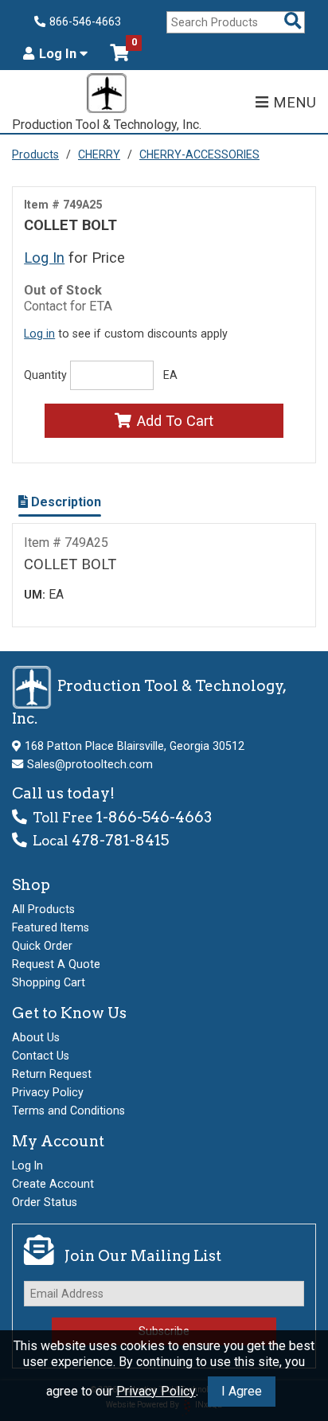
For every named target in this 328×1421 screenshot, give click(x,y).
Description (64, 501)
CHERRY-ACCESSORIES (199, 154)
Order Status (44, 1202)
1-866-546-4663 (154, 817)
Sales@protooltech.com (90, 764)
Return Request (52, 1074)
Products (35, 154)
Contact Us (40, 1055)
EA (170, 375)
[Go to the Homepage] (107, 95)
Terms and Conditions (68, 1110)
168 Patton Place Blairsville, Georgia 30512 (134, 746)
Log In (59, 54)
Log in (39, 333)
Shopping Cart (48, 982)
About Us (36, 1037)
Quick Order (42, 945)
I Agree (241, 1391)
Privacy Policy (156, 1391)
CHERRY (99, 154)
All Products (43, 909)
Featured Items (50, 927)
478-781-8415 (120, 840)
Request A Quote (56, 964)
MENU (294, 102)
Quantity (45, 375)
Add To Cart (175, 420)
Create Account (53, 1183)
